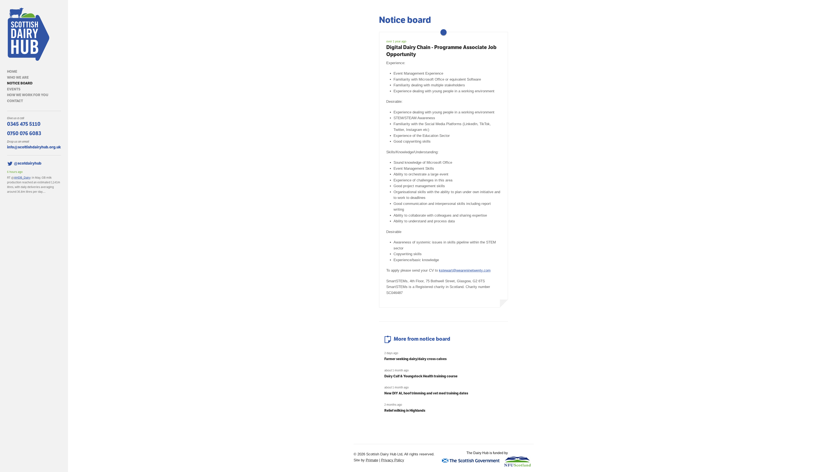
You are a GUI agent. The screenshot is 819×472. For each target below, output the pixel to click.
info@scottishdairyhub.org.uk (34, 147)
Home (12, 71)
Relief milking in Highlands (404, 410)
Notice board (19, 83)
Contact (15, 101)
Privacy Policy (392, 460)
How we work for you (27, 95)
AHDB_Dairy (22, 178)
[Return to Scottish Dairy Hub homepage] (34, 34)
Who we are (18, 77)
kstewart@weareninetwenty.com (465, 270)
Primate (372, 460)
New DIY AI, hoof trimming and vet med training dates (426, 393)
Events (13, 89)
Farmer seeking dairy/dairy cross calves (415, 359)
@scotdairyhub (27, 163)
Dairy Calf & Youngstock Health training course (420, 376)
